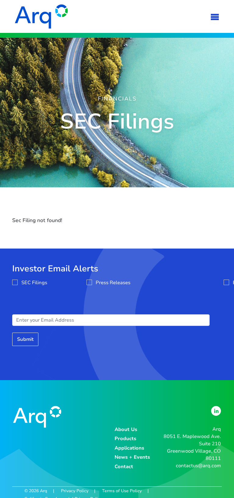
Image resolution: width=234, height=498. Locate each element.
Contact (124, 466)
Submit (25, 339)
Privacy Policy (74, 491)
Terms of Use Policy (122, 491)
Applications (129, 448)
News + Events (132, 457)
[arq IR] (41, 16)
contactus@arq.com (198, 465)
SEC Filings (34, 282)
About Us (126, 429)
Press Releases (113, 282)
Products (125, 438)
